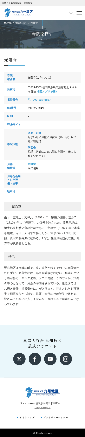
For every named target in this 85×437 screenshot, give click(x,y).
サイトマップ (27, 417)
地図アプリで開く (47, 91)
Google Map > (43, 407)
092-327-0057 (42, 99)
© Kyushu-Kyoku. (42, 433)
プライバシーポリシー (55, 417)
